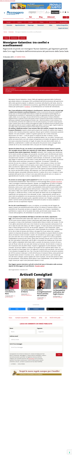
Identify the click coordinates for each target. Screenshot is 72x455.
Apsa (40, 318)
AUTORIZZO (13, 364)
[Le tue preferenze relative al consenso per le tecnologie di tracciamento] (69, 452)
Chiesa (41, 22)
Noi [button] (30, 17)
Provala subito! (40, 266)
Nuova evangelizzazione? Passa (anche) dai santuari (44, 293)
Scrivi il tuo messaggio (16, 344)
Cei (46, 318)
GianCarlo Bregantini (26, 295)
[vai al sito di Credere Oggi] (40, 12)
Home (5, 32)
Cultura (19, 22)
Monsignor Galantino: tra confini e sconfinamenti (28, 32)
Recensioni (41, 25)
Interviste (9, 25)
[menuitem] (30, 17)
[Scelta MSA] (4, 13)
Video (50, 25)
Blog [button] (40, 17)
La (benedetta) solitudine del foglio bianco (59, 292)
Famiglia (30, 22)
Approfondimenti (20, 25)
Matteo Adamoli (9, 297)
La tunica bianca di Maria (27, 291)
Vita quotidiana (64, 22)
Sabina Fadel (21, 57)
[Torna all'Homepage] (15, 13)
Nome (11, 328)
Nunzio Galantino (21, 318)
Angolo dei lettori (63, 28)
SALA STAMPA (55, 12)
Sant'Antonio (52, 22)
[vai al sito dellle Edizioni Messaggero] (47, 12)
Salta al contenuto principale (7, 1)
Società (8, 22)
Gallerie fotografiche (62, 25)
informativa (31, 358)
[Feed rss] (68, 12)
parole (33, 318)
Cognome (39, 328)
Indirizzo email (14, 336)
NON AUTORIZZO (21, 364)
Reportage (31, 25)
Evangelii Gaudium (56, 181)
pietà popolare (55, 318)
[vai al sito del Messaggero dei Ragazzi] (32, 12)
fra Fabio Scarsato (57, 297)
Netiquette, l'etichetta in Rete (10, 292)
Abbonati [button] (51, 17)
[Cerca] (67, 17)
